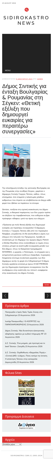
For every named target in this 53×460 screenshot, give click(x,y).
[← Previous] (5, 296)
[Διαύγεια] (26, 426)
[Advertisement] (26, 50)
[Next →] (48, 296)
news (47, 285)
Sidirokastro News (26, 20)
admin (40, 79)
